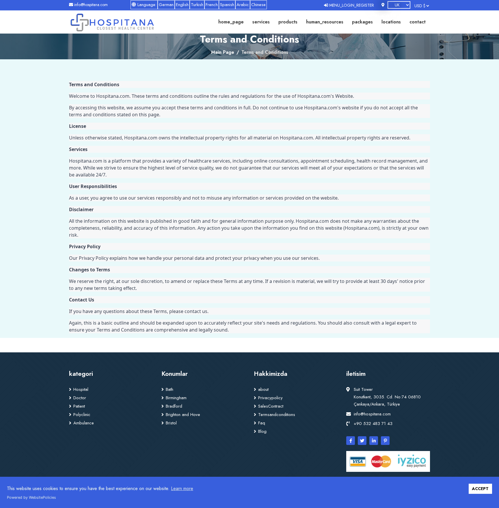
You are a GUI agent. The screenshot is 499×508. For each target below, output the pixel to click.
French (212, 4)
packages (362, 22)
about (263, 389)
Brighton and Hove (183, 414)
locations (391, 22)
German (166, 4)
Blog (262, 431)
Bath (169, 389)
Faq (261, 423)
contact (417, 22)
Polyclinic (81, 414)
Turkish (197, 4)
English (182, 4)
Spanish (227, 4)
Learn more (182, 488)
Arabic (243, 4)
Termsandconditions (276, 414)
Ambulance (83, 423)
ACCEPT (480, 489)
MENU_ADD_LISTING (386, 16)
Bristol (171, 423)
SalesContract (270, 406)
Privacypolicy (270, 398)
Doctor (79, 398)
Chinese (258, 4)
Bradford (174, 406)
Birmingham (176, 398)
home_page (231, 22)
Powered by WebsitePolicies (31, 497)
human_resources (324, 22)
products (287, 22)
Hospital (80, 389)
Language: (146, 4)
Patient (79, 406)
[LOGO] (112, 22)
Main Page (222, 52)
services (261, 22)
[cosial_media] (350, 440)
